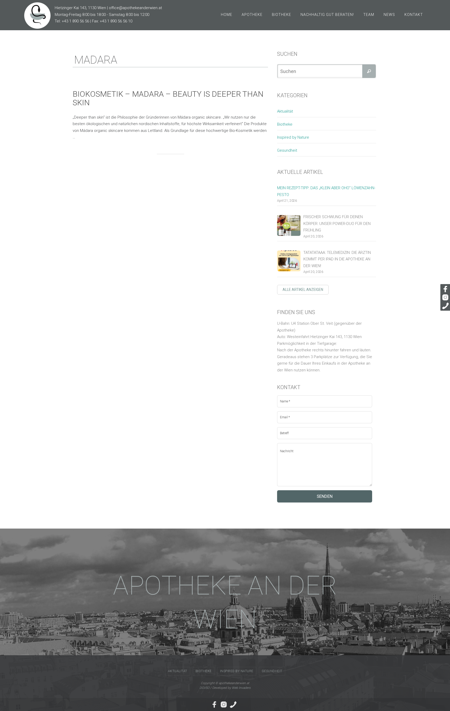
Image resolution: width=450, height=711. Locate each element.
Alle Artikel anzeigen (303, 289)
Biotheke (284, 124)
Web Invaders (241, 688)
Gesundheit (287, 150)
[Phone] (444, 306)
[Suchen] (369, 71)
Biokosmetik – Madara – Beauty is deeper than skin (168, 98)
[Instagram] (444, 297)
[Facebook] (444, 289)
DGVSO (204, 688)
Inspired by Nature (293, 137)
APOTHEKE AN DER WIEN (225, 602)
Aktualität (285, 111)
